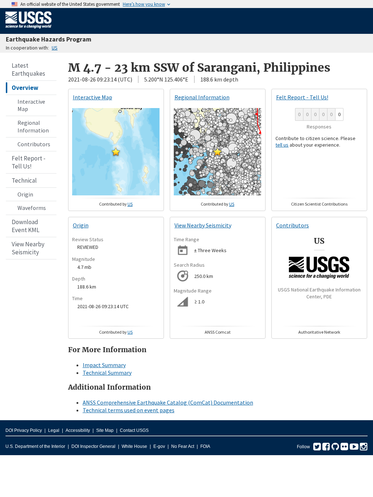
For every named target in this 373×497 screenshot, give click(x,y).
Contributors (33, 144)
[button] (115, 151)
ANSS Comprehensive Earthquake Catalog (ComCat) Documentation (168, 402)
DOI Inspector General (93, 446)
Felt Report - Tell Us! (29, 162)
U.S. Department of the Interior (35, 446)
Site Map (105, 430)
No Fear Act (182, 446)
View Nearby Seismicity (28, 248)
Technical (24, 180)
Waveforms (31, 207)
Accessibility (78, 430)
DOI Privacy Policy (23, 430)
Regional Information (33, 126)
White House (134, 446)
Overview (25, 88)
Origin (25, 194)
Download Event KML (25, 226)
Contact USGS (134, 430)
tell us (281, 145)
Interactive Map (31, 105)
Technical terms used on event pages (128, 410)
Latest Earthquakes (28, 69)
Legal (53, 430)
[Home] (28, 29)
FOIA (205, 446)
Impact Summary (104, 365)
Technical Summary (107, 372)
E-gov (159, 446)
